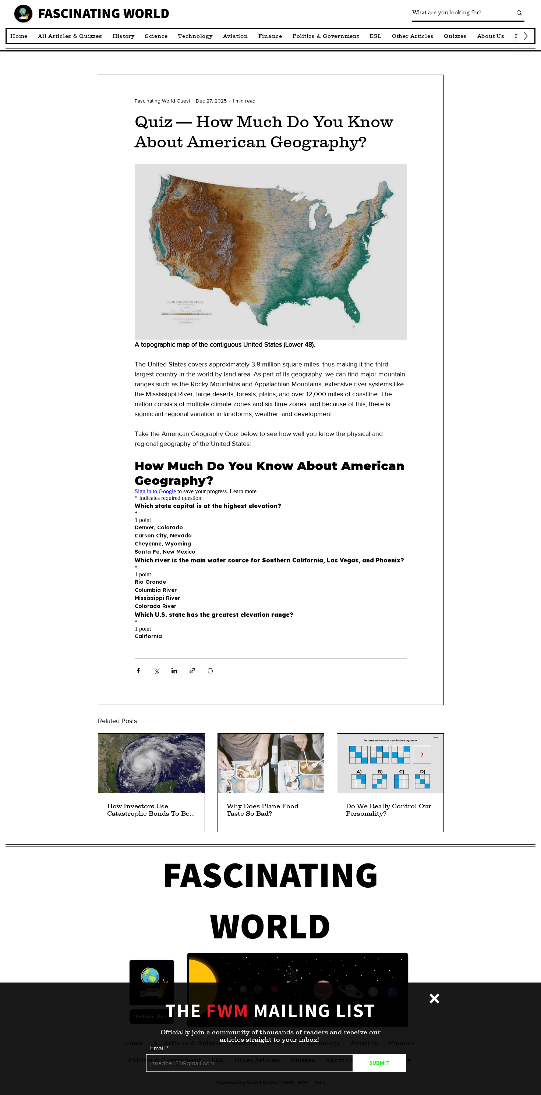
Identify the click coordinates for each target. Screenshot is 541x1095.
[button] (434, 998)
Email (157, 1048)
